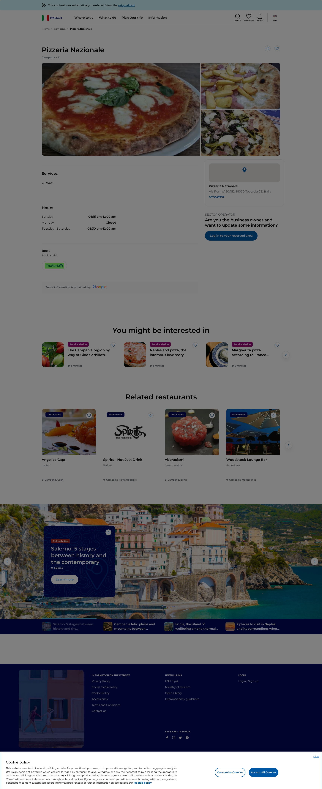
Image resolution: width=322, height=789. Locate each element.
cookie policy (143, 782)
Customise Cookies (230, 772)
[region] (161, 770)
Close (316, 756)
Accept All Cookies (263, 772)
